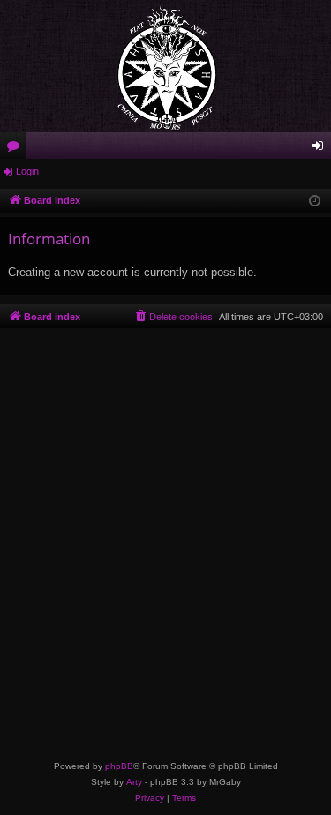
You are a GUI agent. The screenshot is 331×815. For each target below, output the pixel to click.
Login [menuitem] (321, 149)
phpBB (119, 766)
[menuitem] (173, 316)
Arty (134, 782)
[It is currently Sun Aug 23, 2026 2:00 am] (314, 201)
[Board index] (165, 66)
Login (27, 171)
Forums (16, 149)
